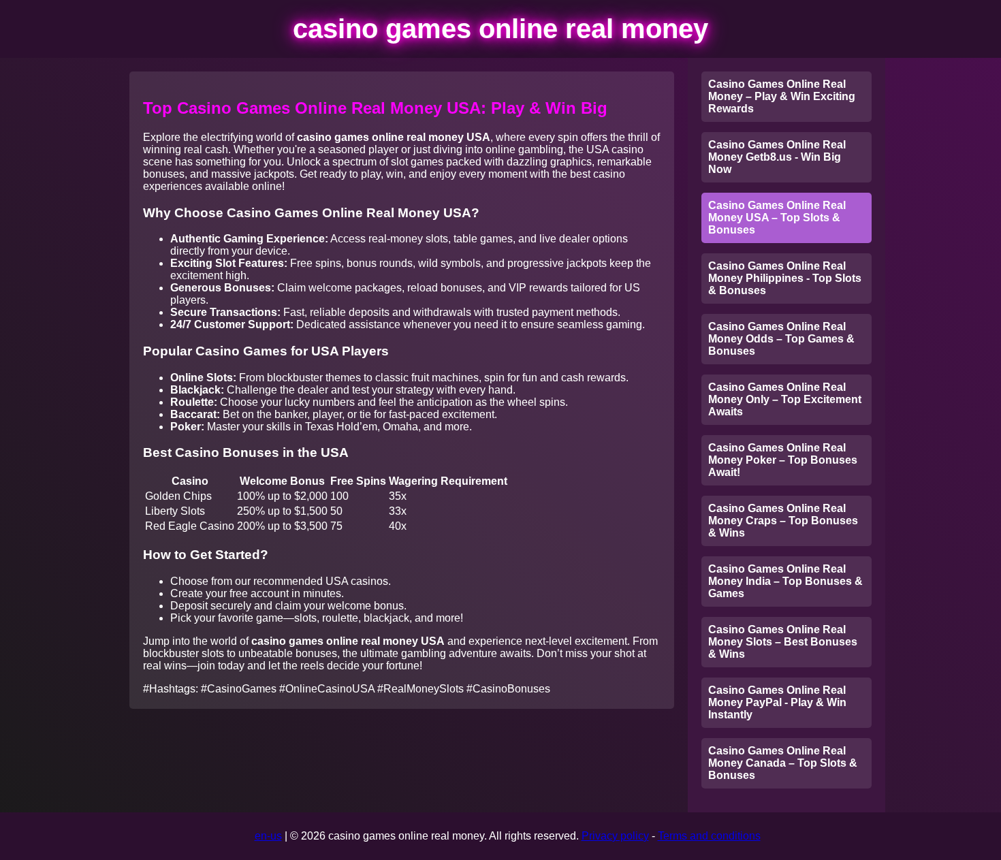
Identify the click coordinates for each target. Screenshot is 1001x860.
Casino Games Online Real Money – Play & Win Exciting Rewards (781, 96)
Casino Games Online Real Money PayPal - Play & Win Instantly (777, 702)
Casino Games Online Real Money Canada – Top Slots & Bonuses (782, 763)
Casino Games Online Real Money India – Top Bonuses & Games (785, 581)
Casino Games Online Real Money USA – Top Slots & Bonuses (777, 218)
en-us (268, 836)
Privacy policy (615, 836)
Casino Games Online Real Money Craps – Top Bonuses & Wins (783, 521)
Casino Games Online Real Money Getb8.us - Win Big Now (777, 157)
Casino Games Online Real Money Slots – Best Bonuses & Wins (782, 642)
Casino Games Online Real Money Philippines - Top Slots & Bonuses (784, 278)
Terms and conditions (709, 836)
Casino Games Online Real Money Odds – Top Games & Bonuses (781, 339)
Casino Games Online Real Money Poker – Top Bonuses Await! (782, 460)
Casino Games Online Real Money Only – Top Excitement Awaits (784, 399)
